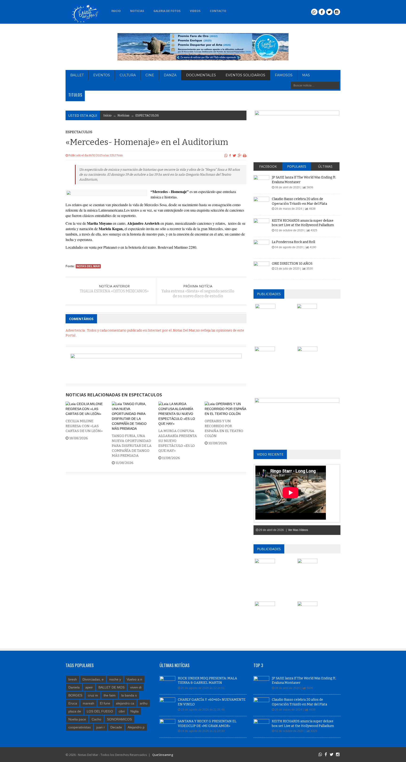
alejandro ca (125, 703)
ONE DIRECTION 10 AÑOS (292, 264)
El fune (105, 703)
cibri (122, 711)
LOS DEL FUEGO (100, 711)
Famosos (284, 75)
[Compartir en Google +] (239, 155)
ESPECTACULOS (147, 115)
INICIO (116, 11)
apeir (89, 687)
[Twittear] (234, 155)
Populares (296, 166)
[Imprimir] (244, 155)
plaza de (74, 711)
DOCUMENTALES (201, 75)
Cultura (128, 75)
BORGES (75, 695)
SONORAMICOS (119, 719)
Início (107, 115)
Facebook (268, 166)
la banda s (129, 695)
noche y (115, 679)
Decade (116, 727)
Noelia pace (77, 719)
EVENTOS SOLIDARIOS (245, 75)
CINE (149, 75)
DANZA (170, 75)
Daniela (74, 687)
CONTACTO (218, 11)
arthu (144, 703)
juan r (100, 727)
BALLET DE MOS (111, 687)
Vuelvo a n (134, 679)
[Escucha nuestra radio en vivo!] (238, 9)
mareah (88, 703)
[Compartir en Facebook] (230, 155)
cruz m (93, 695)
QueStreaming (162, 755)
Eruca (72, 703)
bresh (72, 679)
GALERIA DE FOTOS (166, 11)
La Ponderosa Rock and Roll (293, 242)
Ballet (77, 75)
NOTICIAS (137, 11)
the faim (110, 695)
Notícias (123, 115)
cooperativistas (79, 727)
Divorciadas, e (93, 679)
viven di (135, 687)
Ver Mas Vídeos (298, 530)
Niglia (134, 711)
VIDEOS (195, 11)
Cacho (96, 719)
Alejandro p (136, 727)
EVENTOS (101, 75)
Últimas (325, 166)
